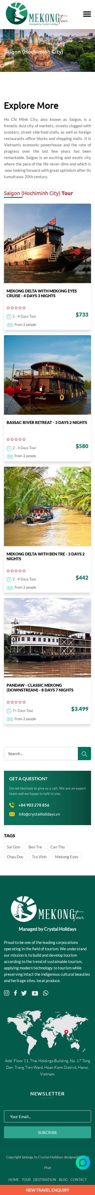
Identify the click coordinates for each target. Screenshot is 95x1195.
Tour (26, 1180)
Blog (63, 1180)
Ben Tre (35, 846)
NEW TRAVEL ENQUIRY (47, 1190)
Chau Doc (15, 856)
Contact (78, 1180)
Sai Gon (13, 846)
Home (13, 1180)
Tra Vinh (39, 856)
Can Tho (57, 846)
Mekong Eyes (66, 856)
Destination (44, 1180)
